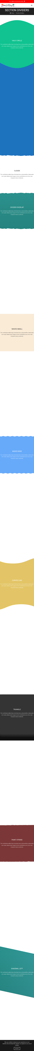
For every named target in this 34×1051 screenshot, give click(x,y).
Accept (17, 1048)
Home (12, 13)
